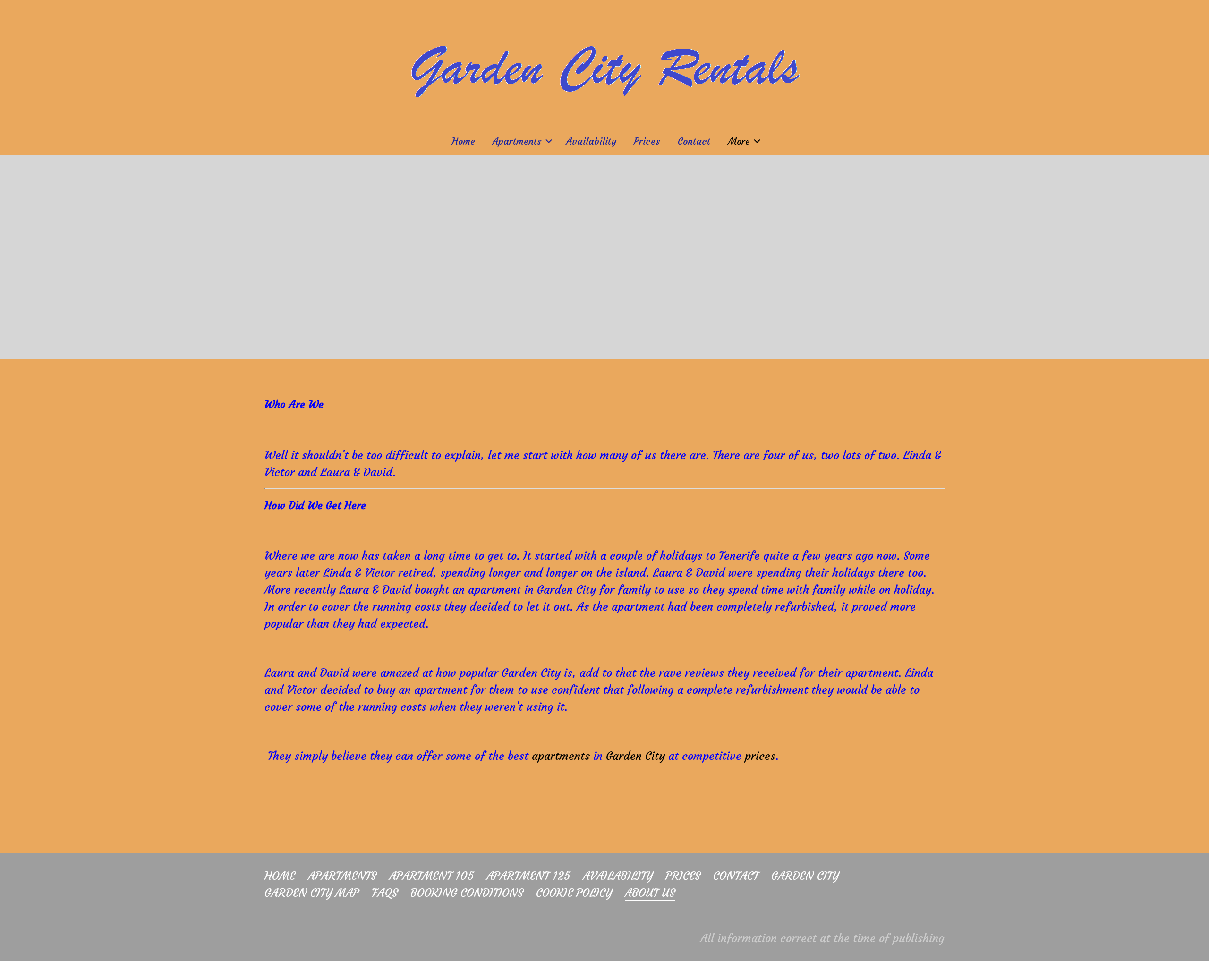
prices (760, 756)
